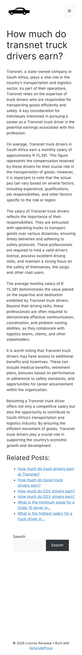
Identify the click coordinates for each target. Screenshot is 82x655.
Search (19, 536)
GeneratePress (41, 648)
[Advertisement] (41, 596)
